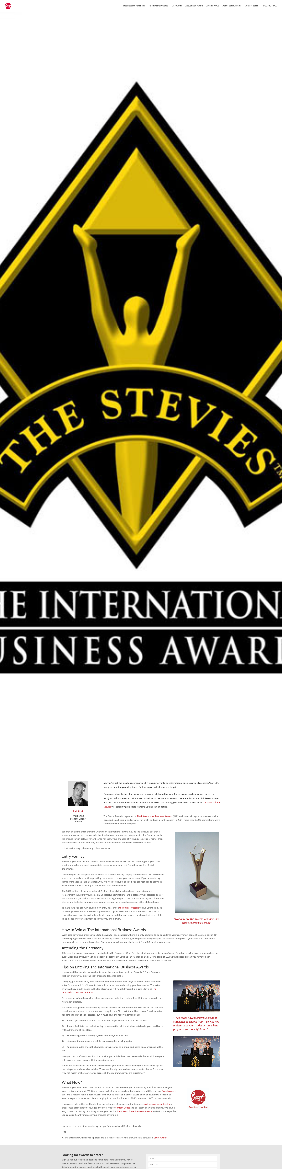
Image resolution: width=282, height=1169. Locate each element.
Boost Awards (169, 1091)
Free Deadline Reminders (134, 6)
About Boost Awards (232, 6)
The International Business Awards (154, 816)
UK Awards (177, 6)
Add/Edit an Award (194, 6)
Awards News (212, 6)
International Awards (158, 6)
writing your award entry (157, 1104)
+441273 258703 (269, 6)
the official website (129, 908)
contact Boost (122, 1108)
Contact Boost (251, 6)
